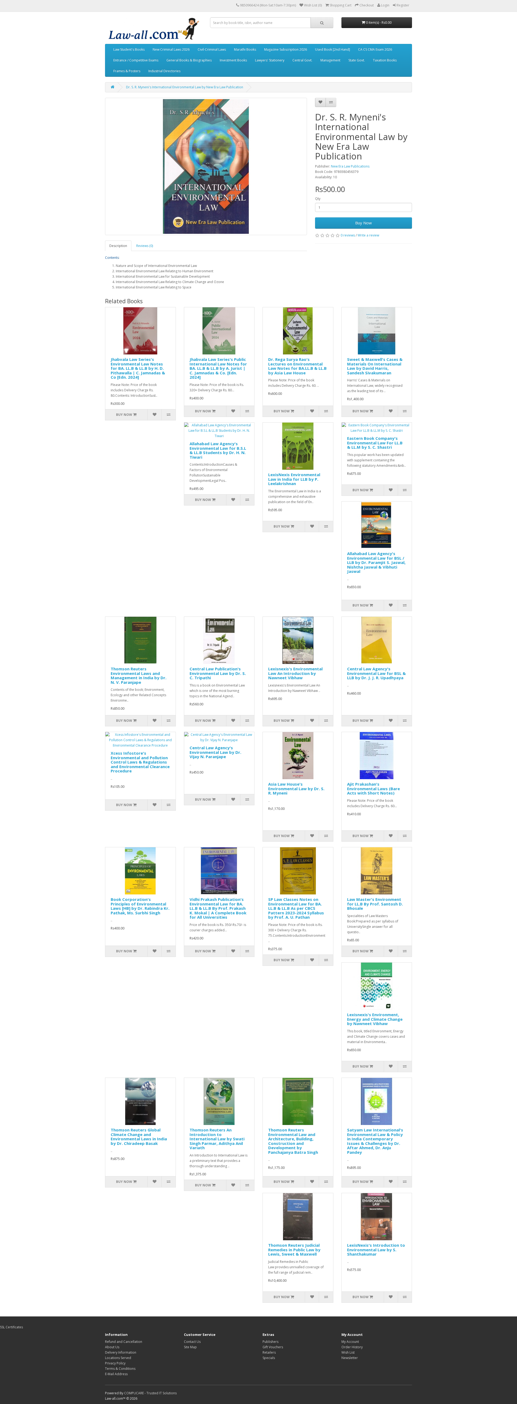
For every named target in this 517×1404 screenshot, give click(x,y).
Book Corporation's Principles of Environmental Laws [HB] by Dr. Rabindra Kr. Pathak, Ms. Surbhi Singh (140, 906)
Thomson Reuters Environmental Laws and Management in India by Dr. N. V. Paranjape (138, 675)
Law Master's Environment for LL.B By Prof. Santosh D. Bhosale (375, 904)
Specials (269, 1358)
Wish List (348, 1352)
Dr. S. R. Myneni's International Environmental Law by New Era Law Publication (184, 87)
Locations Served (118, 1358)
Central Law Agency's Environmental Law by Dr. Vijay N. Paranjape (215, 752)
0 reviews (348, 235)
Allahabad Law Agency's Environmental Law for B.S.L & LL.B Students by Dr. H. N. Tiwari (218, 450)
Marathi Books (245, 49)
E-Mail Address (116, 1374)
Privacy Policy (115, 1363)
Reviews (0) (144, 245)
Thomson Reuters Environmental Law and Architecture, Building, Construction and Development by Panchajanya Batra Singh (293, 1141)
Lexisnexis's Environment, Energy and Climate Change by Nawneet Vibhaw (375, 1019)
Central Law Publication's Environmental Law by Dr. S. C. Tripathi (218, 673)
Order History (352, 1347)
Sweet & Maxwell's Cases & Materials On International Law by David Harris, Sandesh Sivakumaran (375, 366)
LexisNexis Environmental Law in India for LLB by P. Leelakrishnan (294, 479)
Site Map (190, 1347)
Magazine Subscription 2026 (285, 49)
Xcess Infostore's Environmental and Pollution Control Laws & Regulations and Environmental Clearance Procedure (140, 762)
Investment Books (233, 60)
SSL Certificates (11, 1327)
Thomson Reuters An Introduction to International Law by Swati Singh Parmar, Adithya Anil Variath (217, 1138)
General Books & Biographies (189, 60)
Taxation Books (385, 60)
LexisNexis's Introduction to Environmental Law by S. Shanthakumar (376, 1249)
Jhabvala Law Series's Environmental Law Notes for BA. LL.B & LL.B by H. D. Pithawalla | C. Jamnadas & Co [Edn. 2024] (138, 368)
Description (118, 245)
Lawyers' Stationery (269, 60)
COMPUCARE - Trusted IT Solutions (150, 1393)
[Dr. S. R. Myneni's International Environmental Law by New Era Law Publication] (206, 166)
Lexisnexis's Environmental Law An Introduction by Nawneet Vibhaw (295, 673)
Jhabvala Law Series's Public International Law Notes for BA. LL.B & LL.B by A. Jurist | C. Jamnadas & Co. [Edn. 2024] (218, 368)
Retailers (269, 1352)
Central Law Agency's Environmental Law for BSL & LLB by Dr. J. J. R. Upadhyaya (376, 673)
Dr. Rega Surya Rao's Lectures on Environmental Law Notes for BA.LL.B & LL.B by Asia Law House (297, 366)
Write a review (368, 235)
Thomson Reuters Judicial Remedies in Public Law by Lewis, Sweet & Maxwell (294, 1249)
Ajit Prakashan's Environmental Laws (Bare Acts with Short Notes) (373, 788)
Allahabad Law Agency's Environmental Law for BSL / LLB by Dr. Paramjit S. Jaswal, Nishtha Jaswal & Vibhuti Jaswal (376, 562)
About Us (112, 1347)
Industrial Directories (164, 71)
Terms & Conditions (120, 1368)
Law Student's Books (129, 49)
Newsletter (349, 1358)
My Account (350, 1341)
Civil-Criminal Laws (212, 49)
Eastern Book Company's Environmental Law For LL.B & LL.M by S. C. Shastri (375, 443)
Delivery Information (120, 1352)
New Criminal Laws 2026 (171, 49)
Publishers (270, 1341)
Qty (317, 198)
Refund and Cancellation (123, 1341)
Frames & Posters (126, 71)
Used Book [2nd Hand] (332, 49)
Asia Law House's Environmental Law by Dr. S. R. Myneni (296, 788)
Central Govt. (302, 60)
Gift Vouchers (273, 1347)
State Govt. (356, 60)
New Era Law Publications (350, 166)
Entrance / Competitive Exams (135, 60)
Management (330, 60)
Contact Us (192, 1341)
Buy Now (363, 222)
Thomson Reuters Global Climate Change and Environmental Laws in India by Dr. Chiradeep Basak (139, 1136)
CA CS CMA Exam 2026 (375, 49)
